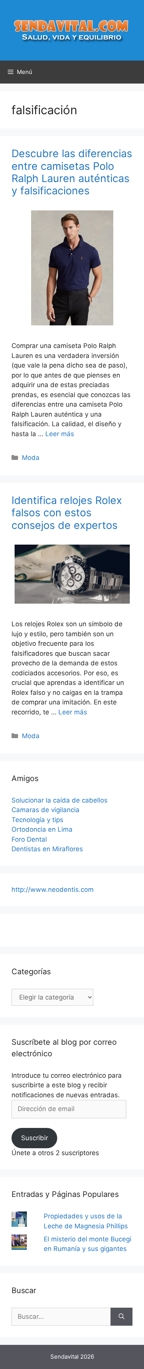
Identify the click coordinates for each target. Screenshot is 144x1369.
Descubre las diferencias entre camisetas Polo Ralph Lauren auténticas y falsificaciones (72, 172)
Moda (31, 457)
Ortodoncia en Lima (42, 829)
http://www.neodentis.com (53, 889)
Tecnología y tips (37, 820)
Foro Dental (29, 839)
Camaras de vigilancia (45, 810)
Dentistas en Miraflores (47, 849)
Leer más (59, 434)
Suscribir (34, 1138)
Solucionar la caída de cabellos (60, 800)
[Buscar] (121, 1317)
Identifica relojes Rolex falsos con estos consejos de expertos (67, 513)
